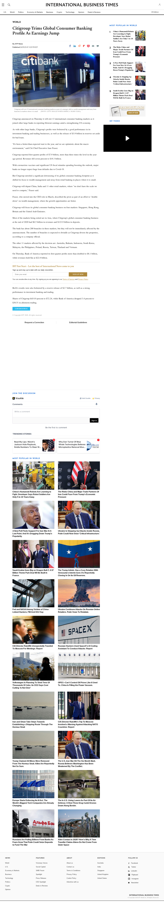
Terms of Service (69, 279)
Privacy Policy (83, 279)
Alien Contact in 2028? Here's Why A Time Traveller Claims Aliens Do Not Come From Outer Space (77, 842)
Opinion (81, 12)
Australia (100, 863)
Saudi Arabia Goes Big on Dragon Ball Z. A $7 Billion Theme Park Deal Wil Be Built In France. (33, 572)
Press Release (41, 878)
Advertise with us (73, 882)
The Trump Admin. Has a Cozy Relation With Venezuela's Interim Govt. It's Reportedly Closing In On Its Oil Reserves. (78, 572)
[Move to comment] (98, 46)
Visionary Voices (42, 863)
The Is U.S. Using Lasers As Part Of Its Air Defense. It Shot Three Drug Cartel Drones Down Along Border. (77, 803)
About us (70, 863)
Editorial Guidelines (78, 322)
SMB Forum (40, 870)
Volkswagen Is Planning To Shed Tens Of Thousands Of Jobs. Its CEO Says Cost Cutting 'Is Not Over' (31, 685)
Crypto (59, 12)
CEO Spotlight (41, 882)
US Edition (155, 12)
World (12, 12)
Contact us (70, 867)
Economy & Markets (35, 12)
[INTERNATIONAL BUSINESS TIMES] (82, 5)
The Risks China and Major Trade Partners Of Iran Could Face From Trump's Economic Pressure (78, 494)
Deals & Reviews (94, 12)
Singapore (100, 870)
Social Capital (41, 867)
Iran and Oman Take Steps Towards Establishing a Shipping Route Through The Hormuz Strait (32, 724)
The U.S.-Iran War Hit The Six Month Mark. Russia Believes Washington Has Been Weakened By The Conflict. (77, 763)
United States (102, 878)
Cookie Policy (71, 878)
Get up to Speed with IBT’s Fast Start (131, 107)
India (99, 867)
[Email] (93, 46)
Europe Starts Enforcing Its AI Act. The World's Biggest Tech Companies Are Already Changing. (33, 803)
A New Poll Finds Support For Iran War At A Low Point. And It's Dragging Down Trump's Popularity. (32, 533)
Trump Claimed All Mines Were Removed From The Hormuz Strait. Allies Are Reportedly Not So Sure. (33, 763)
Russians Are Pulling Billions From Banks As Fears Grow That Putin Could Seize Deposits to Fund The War (32, 842)
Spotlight (39, 874)
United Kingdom (102, 874)
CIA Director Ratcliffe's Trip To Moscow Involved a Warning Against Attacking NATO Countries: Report (78, 724)
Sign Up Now (133, 113)
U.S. (5, 12)
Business (49, 12)
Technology (70, 12)
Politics (21, 12)
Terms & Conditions (73, 870)
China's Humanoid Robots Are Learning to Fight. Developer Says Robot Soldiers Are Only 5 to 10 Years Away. (31, 494)
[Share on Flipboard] (84, 46)
